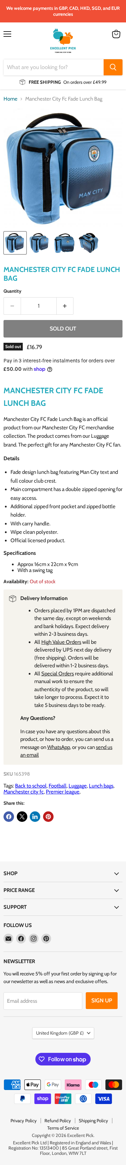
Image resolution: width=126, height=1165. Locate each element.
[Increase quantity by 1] (65, 306)
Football (57, 786)
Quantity (12, 291)
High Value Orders (61, 642)
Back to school (31, 786)
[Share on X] (22, 816)
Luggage (78, 786)
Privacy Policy (23, 1120)
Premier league (62, 792)
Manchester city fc (24, 792)
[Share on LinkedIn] (35, 816)
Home (11, 99)
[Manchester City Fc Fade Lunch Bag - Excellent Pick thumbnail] (15, 243)
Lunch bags (101, 786)
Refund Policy (57, 1120)
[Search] (113, 67)
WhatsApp (58, 747)
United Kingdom (60, 1033)
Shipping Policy (93, 1120)
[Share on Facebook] (9, 816)
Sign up (101, 1000)
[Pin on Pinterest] (48, 816)
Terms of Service (63, 1128)
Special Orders (57, 673)
